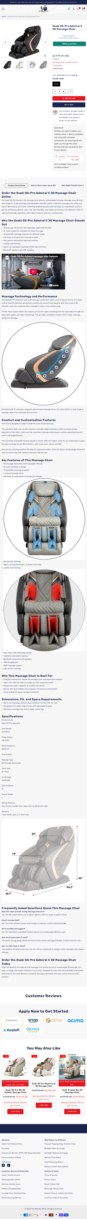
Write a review (69, 44)
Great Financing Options (53, 1162)
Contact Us (6, 1162)
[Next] (45, 42)
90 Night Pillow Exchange (54, 1148)
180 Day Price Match (52, 1157)
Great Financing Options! (11, 1198)
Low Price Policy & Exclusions (56, 1198)
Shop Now (15, 1111)
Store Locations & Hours (11, 1157)
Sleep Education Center (11, 1180)
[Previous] (5, 42)
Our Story (5, 1148)
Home (4, 16)
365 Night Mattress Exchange (56, 1153)
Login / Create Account (11, 1175)
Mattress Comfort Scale (11, 1184)
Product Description (16, 185)
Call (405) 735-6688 (75, 158)
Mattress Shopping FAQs (11, 1189)
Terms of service (51, 1175)
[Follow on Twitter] (8, 1165)
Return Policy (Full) (52, 1184)
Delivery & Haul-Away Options (56, 1167)
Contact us (62, 158)
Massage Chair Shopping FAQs (14, 1193)
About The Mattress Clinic (12, 1144)
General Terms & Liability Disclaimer (58, 1193)
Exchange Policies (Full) (54, 1189)
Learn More (57, 69)
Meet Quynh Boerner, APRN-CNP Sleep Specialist (21, 1153)
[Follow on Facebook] (3, 1165)
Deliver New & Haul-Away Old (43, 185)
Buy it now (68, 105)
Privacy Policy (50, 1180)
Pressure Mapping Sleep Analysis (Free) (60, 1144)
